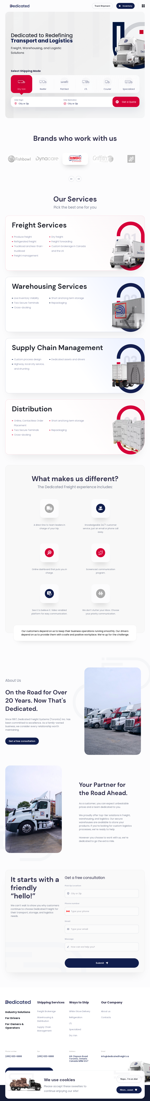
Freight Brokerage (46, 1011)
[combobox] (68, 911)
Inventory (127, 6)
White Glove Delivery (79, 1011)
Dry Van (73, 1035)
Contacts (106, 1017)
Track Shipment (102, 6)
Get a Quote (129, 102)
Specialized (75, 1029)
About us (105, 1011)
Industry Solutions (17, 1012)
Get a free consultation (22, 741)
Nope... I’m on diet (129, 1079)
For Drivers (12, 1018)
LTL (70, 1023)
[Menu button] (143, 5)
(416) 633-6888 (13, 1054)
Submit (100, 962)
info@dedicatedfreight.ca (114, 1054)
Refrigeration (75, 1017)
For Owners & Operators (14, 1026)
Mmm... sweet (126, 1090)
